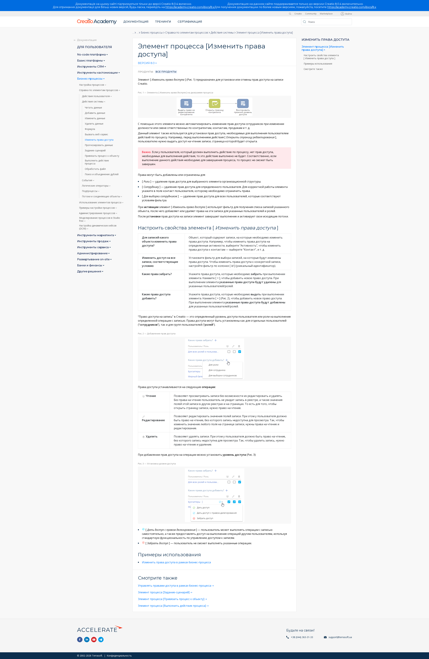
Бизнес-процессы (152, 32)
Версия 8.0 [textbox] (146, 63)
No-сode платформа (91, 54)
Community (311, 13)
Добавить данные (95, 112)
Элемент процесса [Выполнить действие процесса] (172, 606)
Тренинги (163, 21)
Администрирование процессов (97, 213)
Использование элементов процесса (100, 202)
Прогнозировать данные (99, 145)
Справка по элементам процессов (186, 32)
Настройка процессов (92, 84)
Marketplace (326, 13)
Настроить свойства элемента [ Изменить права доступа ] (321, 57)
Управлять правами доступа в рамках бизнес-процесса (174, 585)
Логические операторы (95, 185)
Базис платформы (90, 60)
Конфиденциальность (119, 655)
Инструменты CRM (91, 66)
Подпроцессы (90, 191)
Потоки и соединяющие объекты (101, 196)
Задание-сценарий (95, 150)
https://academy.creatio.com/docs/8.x (189, 7)
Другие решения (89, 271)
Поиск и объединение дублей (101, 174)
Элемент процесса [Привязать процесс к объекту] (171, 599)
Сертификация (190, 21)
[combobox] (147, 64)
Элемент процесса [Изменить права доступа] (323, 48)
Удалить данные (94, 123)
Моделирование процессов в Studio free (99, 219)
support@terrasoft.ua (340, 637)
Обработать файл (95, 168)
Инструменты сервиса (93, 247)
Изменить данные (95, 118)
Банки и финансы (90, 265)
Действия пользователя (96, 96)
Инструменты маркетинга (96, 235)
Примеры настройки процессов (97, 207)
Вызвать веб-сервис (96, 134)
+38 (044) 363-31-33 (302, 637)
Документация (135, 21)
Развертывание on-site (93, 259)
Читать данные (93, 107)
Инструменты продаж (93, 241)
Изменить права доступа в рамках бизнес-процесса (176, 562)
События (87, 180)
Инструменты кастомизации (97, 72)
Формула (90, 129)
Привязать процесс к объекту (102, 155)
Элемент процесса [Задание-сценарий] (164, 592)
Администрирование (92, 253)
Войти (348, 13)
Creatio (298, 13)
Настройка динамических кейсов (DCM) (97, 227)
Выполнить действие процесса (97, 162)
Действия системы (222, 32)
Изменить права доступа (99, 139)
